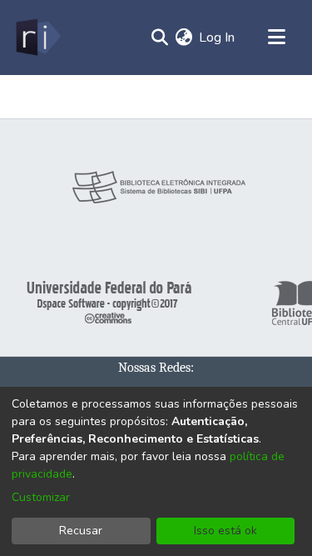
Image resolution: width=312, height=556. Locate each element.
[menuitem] (183, 38)
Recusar (80, 530)
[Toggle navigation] (276, 37)
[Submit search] (159, 38)
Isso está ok (225, 530)
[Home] (37, 37)
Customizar (41, 497)
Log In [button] (217, 37)
